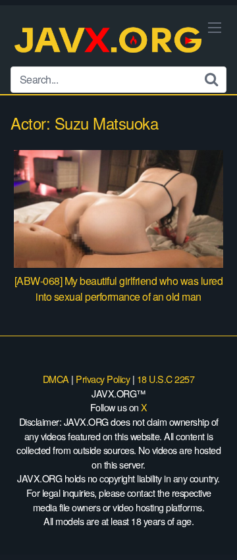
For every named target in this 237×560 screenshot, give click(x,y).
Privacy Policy (103, 379)
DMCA (56, 379)
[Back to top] (213, 531)
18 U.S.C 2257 (166, 379)
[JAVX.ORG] (109, 41)
